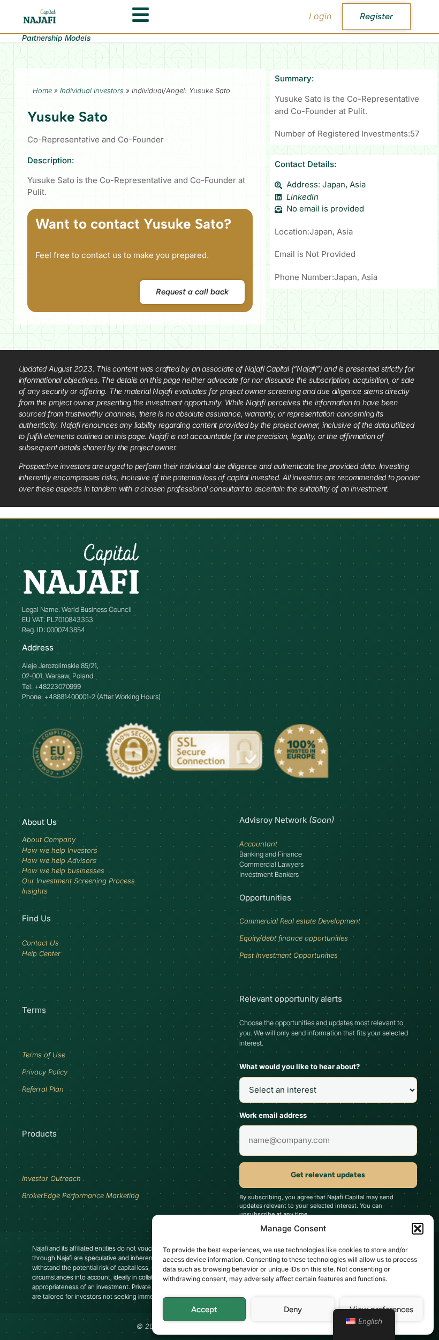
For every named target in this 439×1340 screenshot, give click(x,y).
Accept (204, 1309)
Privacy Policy (44, 1072)
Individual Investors (92, 90)
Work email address (273, 1115)
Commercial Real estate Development (299, 921)
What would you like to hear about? (299, 1066)
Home (42, 90)
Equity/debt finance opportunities (293, 938)
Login (320, 16)
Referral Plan (43, 1089)
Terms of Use (43, 1054)
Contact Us (40, 942)
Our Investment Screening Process (78, 880)
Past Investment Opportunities (288, 955)
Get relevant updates (328, 1174)
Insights (35, 891)
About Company (48, 839)
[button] (417, 1228)
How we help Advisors (59, 860)
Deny (293, 1309)
